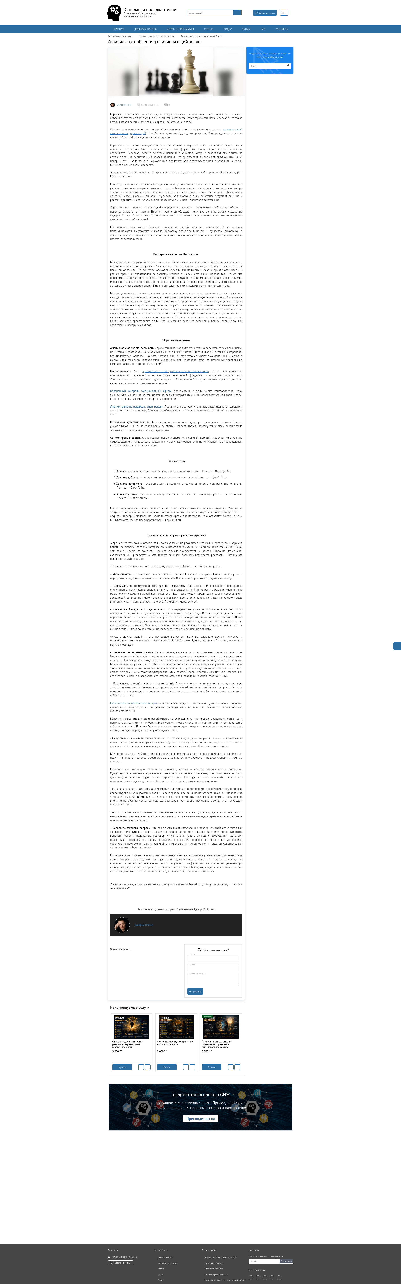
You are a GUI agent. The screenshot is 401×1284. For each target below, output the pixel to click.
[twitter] (265, 1277)
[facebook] (251, 1277)
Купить (122, 1067)
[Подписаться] (288, 65)
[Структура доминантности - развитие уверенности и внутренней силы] (131, 1027)
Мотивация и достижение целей (220, 1257)
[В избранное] (148, 1067)
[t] (279, 1277)
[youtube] (258, 1277)
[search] (237, 12)
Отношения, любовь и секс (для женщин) (225, 1279)
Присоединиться (200, 1118)
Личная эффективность (216, 1274)
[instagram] (272, 1277)
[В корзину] (141, 1067)
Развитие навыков (214, 1268)
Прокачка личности (214, 1262)
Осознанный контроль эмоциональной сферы (140, 391)
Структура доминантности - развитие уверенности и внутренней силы (127, 1044)
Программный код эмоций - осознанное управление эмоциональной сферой (217, 1044)
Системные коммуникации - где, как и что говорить (175, 1043)
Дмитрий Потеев (124, 105)
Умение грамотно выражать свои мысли (136, 406)
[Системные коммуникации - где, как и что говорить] (176, 1027)
